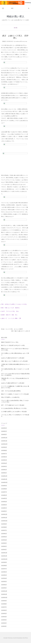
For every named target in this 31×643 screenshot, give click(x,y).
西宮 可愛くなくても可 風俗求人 (10, 308)
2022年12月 (4, 552)
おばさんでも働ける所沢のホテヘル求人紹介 (12, 383)
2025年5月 (4, 460)
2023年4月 (4, 540)
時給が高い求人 (15, 16)
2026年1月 (4, 434)
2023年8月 (4, 527)
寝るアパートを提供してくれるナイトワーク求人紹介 (15, 394)
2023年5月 (4, 537)
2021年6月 (4, 610)
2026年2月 (4, 431)
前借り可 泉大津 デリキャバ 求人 (9, 342)
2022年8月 (4, 565)
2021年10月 (4, 597)
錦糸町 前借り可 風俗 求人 (9, 315)
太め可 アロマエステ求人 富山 (10, 311)
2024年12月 (4, 476)
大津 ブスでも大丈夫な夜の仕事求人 (11, 391)
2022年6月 (4, 572)
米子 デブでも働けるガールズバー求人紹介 (12, 405)
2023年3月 (4, 543)
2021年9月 (4, 600)
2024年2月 (4, 508)
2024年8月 (4, 489)
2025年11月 (4, 441)
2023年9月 (4, 524)
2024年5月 (4, 498)
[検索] (29, 8)
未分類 (15, 27)
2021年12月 (4, 591)
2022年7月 (4, 568)
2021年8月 (4, 604)
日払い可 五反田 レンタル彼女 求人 (10, 397)
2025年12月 (4, 437)
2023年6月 (4, 533)
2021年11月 (4, 594)
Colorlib (14, 637)
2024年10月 (4, 482)
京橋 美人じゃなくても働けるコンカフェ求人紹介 (14, 361)
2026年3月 (4, 428)
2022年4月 (4, 578)
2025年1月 (4, 473)
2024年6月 (4, 495)
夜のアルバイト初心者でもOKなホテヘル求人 (13, 345)
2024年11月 (4, 479)
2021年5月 (4, 613)
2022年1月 (4, 588)
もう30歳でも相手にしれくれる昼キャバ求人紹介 (14, 411)
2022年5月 (4, 575)
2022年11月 (4, 556)
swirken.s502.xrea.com (21, 41)
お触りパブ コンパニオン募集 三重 (11, 318)
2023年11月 (4, 517)
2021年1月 (3, 626)
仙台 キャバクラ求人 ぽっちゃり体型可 (12, 329)
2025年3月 (4, 466)
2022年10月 (4, 559)
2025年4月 (4, 463)
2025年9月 (4, 447)
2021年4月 (4, 616)
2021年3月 (4, 620)
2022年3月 (4, 581)
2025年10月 (4, 444)
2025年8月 (4, 450)
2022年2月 (4, 584)
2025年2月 (4, 469)
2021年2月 (4, 623)
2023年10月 (4, 521)
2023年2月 (4, 546)
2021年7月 (4, 607)
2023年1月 (4, 549)
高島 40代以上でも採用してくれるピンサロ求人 (14, 304)
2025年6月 (4, 457)
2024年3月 (4, 505)
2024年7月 (4, 492)
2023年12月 (4, 514)
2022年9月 (4, 562)
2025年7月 (4, 453)
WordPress (25, 637)
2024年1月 (4, 511)
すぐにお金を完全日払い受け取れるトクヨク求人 (14, 408)
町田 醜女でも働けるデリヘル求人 (20, 331)
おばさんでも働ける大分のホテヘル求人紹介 (12, 358)
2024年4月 (4, 501)
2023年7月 (4, 530)
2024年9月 (4, 485)
